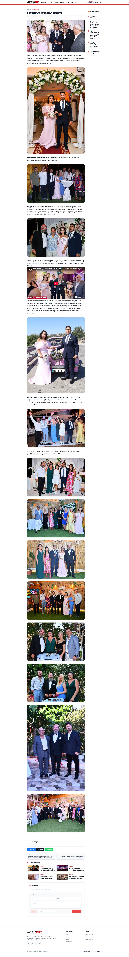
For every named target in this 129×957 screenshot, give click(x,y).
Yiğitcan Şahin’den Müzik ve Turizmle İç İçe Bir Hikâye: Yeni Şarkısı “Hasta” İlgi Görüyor (95, 34)
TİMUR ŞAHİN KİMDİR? (93, 17)
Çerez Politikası (89, 939)
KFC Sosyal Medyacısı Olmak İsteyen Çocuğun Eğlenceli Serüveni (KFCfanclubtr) (95, 24)
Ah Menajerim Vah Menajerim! (95, 52)
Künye (67, 934)
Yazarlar (68, 937)
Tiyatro (56, 2)
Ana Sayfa (30, 9)
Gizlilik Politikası (89, 934)
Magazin (43, 2)
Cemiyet (50, 2)
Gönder (76, 911)
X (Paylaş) (40, 849)
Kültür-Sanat (69, 2)
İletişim (67, 939)
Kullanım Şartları (90, 937)
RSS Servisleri (69, 941)
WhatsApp (49, 849)
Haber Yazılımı (86, 951)
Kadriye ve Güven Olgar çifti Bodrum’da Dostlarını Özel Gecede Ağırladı (95, 45)
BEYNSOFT (99, 951)
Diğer (76, 2)
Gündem (61, 2)
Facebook (32, 849)
